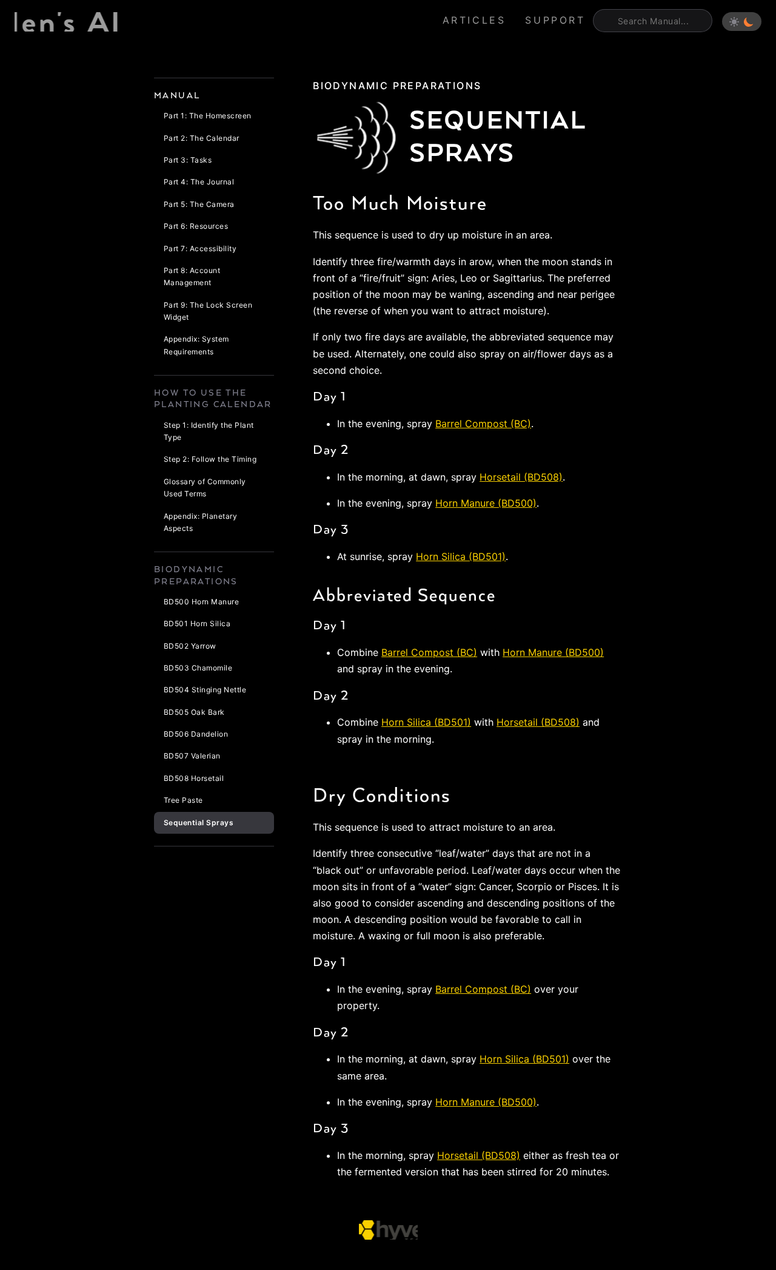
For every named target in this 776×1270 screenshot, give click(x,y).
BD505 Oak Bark (194, 712)
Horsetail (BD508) (521, 477)
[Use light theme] (734, 22)
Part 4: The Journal (199, 181)
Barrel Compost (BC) (483, 423)
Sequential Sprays (198, 822)
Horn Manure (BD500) (486, 503)
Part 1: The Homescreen (208, 115)
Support (555, 20)
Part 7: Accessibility (200, 248)
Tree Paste (183, 800)
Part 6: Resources (196, 226)
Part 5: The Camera (199, 204)
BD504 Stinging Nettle (205, 689)
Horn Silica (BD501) (461, 556)
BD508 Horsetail (194, 778)
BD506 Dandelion (196, 733)
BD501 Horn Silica (197, 623)
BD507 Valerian (192, 755)
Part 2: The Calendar (201, 138)
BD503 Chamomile (198, 667)
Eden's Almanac (67, 22)
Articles (474, 20)
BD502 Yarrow (190, 645)
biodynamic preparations (397, 85)
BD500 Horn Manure (201, 601)
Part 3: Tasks (188, 159)
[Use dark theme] (749, 22)
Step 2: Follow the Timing (210, 459)
